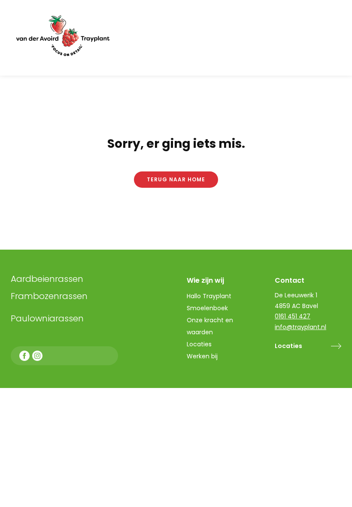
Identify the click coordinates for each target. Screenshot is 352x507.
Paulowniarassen (47, 318)
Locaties (288, 346)
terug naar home (176, 179)
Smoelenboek (207, 308)
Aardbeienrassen (47, 279)
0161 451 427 (292, 316)
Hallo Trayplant (209, 296)
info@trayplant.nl (300, 327)
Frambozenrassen (68, 296)
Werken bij (202, 356)
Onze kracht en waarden (210, 326)
